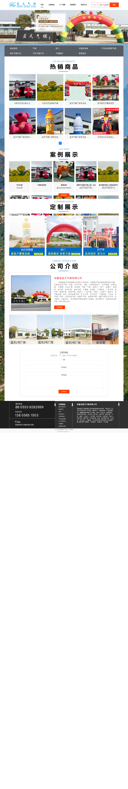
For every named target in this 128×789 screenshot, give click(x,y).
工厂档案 (62, 5)
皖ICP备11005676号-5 (63, 431)
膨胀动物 (64, 185)
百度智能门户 (62, 429)
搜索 (114, 5)
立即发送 (63, 391)
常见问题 (19, 185)
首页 (42, 5)
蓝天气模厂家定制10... (22, 137)
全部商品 (51, 5)
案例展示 (73, 5)
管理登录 (71, 429)
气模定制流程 (41, 185)
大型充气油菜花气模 (50, 103)
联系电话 (63, 367)
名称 (64, 359)
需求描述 (63, 375)
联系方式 (84, 5)
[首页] (22, 5)
